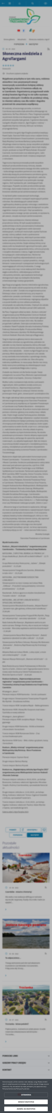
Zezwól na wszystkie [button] (26, 1109)
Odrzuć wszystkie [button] (26, 1102)
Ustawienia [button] (26, 1095)
